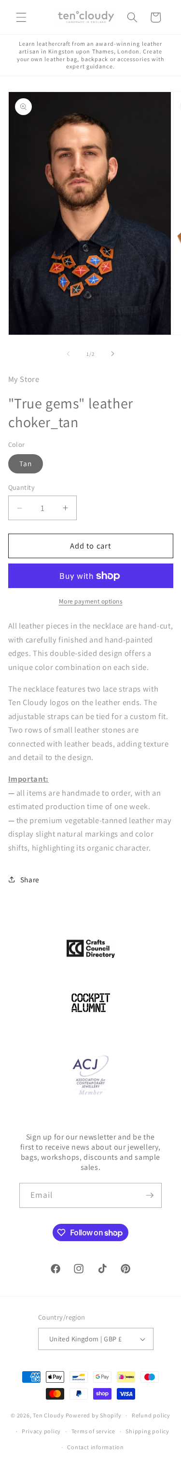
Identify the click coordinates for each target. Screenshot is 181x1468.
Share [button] (30, 879)
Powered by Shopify (94, 1415)
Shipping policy (147, 1431)
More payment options (91, 601)
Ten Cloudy (48, 1415)
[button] (21, 17)
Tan (25, 463)
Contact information (95, 1447)
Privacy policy (41, 1431)
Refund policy (151, 1415)
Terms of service (93, 1431)
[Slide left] (68, 354)
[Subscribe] (149, 1195)
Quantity (21, 487)
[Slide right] (113, 354)
